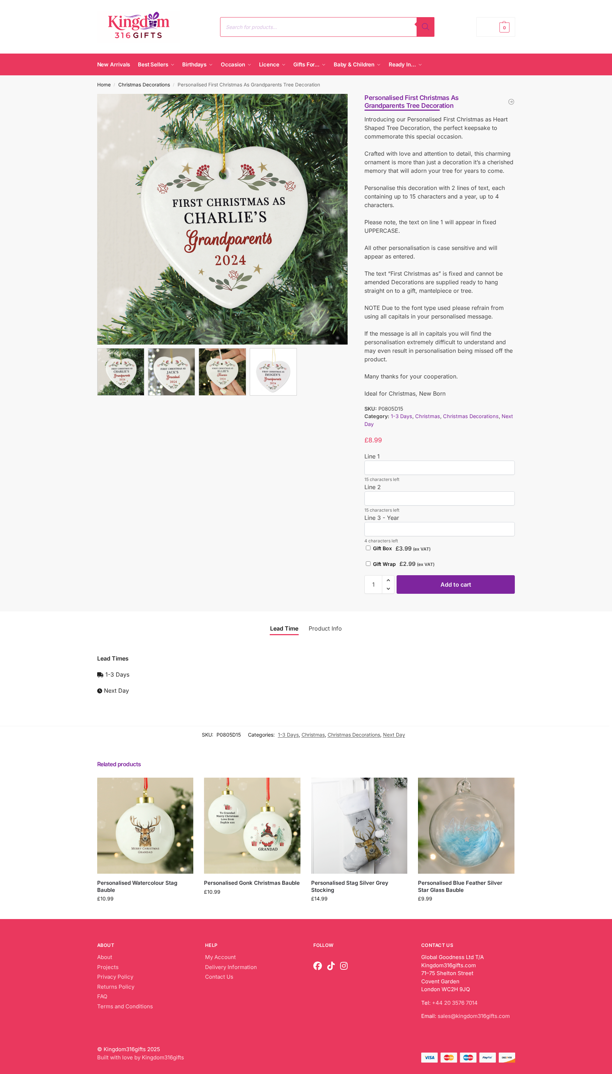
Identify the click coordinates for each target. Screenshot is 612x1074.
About (104, 957)
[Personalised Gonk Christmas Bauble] (252, 826)
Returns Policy (115, 986)
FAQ (102, 996)
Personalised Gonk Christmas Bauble (252, 882)
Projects (108, 967)
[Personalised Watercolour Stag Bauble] (145, 826)
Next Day (394, 735)
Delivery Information (231, 967)
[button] (495, 27)
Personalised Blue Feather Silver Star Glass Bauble (460, 886)
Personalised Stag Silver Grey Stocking (349, 886)
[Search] (425, 27)
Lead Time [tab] (284, 628)
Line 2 (372, 487)
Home (104, 84)
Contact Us (219, 976)
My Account (220, 957)
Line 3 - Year (381, 517)
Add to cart (456, 584)
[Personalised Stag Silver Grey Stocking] (359, 826)
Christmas (427, 416)
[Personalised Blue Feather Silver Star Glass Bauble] (466, 826)
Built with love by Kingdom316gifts (140, 1057)
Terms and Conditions (125, 1006)
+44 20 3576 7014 (455, 1002)
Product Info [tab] (325, 628)
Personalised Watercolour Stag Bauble (137, 886)
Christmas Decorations (144, 84)
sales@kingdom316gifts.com (474, 1016)
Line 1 (372, 456)
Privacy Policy (115, 976)
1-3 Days (401, 416)
